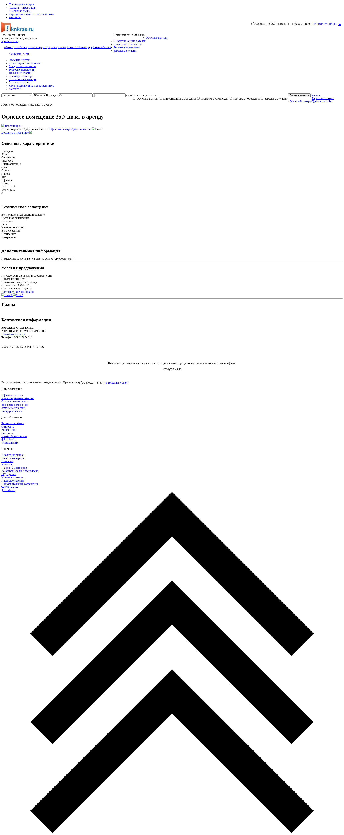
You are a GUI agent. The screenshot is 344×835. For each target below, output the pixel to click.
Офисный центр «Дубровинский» (70, 129)
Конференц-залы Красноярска (19, 470)
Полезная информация (22, 7)
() (13, 125)
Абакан (8, 47)
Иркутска (51, 47)
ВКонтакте (11, 442)
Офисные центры (156, 37)
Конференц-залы (19, 53)
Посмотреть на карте (21, 4)
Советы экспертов (12, 458)
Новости (6, 464)
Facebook (9, 439)
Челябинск (20, 47)
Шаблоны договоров (14, 467)
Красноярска (9, 41)
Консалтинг (8, 429)
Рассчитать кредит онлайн (17, 291)
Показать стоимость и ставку (19, 282)
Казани (62, 47)
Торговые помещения (127, 47)
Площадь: (52, 95)
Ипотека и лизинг (12, 477)
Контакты (15, 17)
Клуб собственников (14, 436)
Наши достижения (12, 480)
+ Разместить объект (324, 23)
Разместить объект (12, 423)
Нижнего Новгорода (79, 47)
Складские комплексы (127, 44)
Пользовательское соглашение (19, 483)
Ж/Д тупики (8, 474)
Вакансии (7, 461)
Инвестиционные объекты (130, 40)
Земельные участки (125, 50)
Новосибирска (102, 47)
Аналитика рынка (20, 10)
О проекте (7, 426)
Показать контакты (13, 334)
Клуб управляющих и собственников (31, 14)
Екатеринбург (36, 47)
